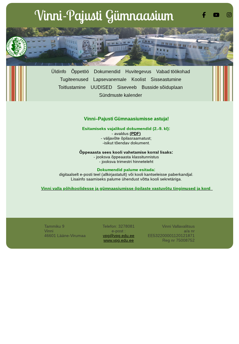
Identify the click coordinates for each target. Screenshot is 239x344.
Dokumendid (107, 71)
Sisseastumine (166, 79)
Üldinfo (58, 71)
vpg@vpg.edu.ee (118, 235)
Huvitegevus (138, 71)
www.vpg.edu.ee (118, 240)
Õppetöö (80, 71)
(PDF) (135, 133)
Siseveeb (127, 87)
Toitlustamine (72, 87)
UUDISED (101, 87)
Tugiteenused (74, 79)
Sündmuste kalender (120, 95)
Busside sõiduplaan (162, 87)
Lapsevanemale (109, 79)
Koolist (138, 79)
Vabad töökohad (173, 71)
